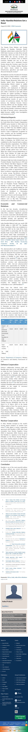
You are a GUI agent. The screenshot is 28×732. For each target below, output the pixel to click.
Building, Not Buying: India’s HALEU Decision (12, 619)
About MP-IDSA (5, 643)
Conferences (18, 647)
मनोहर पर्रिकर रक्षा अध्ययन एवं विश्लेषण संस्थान (14, 12)
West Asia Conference (20, 684)
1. (2, 499)
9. (2, 543)
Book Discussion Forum (20, 645)
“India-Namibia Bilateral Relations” (13, 560)
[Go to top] (26, 725)
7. (2, 532)
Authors (3, 677)
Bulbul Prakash (7, 601)
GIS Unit (4, 671)
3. (2, 508)
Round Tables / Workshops (21, 654)
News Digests (4, 686)
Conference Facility (6, 645)
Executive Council (5, 654)
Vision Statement (5, 667)
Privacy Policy (24, 724)
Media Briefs (18, 658)
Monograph (4, 682)
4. (2, 513)
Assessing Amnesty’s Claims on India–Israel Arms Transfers (13, 615)
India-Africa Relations (21, 577)
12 (13, 376)
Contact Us (4, 647)
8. (2, 538)
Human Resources (5, 656)
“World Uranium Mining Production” (14, 568)
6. (2, 528)
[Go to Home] (26, 722)
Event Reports (19, 649)
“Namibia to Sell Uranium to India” (12, 571)
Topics (3, 690)
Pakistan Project (5, 696)
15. (3, 571)
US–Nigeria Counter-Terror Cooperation (13, 631)
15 (26, 449)
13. (3, 564)
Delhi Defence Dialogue (20, 680)
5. (2, 520)
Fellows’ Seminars (19, 651)
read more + (5, 606)
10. (3, 552)
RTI (8, 723)
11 (23, 284)
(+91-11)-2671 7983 (19, 696)
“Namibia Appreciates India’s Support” (14, 557)
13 (12, 382)
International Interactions (7, 660)
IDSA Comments (16, 26)
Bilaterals (18, 643)
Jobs (3, 664)
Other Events (18, 656)
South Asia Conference (20, 682)
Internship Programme (6, 662)
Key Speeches (19, 660)
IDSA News (4, 658)
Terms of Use (5, 724)
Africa (9, 577)
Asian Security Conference (21, 677)
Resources (24, 723)
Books (3, 680)
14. (3, 568)
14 (5, 427)
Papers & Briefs (5, 688)
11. (3, 557)
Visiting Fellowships (6, 669)
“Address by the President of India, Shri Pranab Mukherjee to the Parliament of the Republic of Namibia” (15, 515)
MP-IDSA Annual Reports (16, 723)
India (12, 577)
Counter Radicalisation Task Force (7, 699)
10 (16, 257)
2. (2, 506)
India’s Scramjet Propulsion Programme (13, 628)
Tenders (4, 723)
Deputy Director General (7, 651)
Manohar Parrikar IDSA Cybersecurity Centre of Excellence (6, 703)
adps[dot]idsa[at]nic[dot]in (20, 702)
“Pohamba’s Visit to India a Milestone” (13, 528)
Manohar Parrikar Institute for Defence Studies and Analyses (14, 11)
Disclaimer (12, 724)
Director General (5, 649)
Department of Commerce (14, 357)
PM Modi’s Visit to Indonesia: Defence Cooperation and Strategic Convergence (14, 624)
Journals (3, 684)
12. (3, 560)
